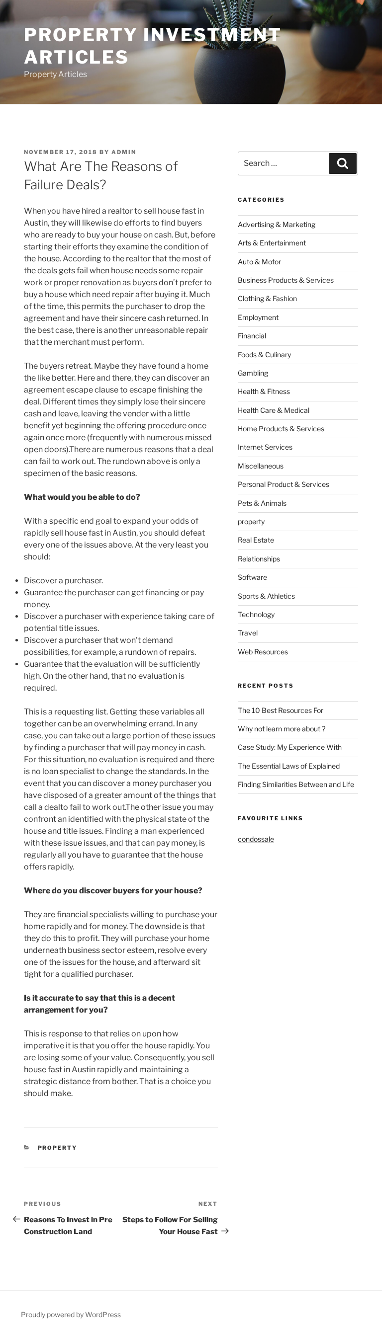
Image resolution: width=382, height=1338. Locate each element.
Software (252, 577)
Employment (258, 317)
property (58, 1147)
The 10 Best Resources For (280, 710)
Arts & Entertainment (272, 242)
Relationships (259, 558)
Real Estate (256, 540)
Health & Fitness (264, 391)
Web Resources (263, 651)
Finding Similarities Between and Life (296, 784)
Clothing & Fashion (267, 298)
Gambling (253, 373)
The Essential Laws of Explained (289, 766)
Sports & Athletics (266, 596)
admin (123, 152)
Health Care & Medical (273, 410)
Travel (248, 633)
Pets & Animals (262, 503)
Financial (252, 335)
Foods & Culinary (264, 354)
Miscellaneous (261, 466)
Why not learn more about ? (281, 728)
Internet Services (265, 447)
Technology (256, 614)
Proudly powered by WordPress (71, 1314)
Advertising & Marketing (276, 224)
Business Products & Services (286, 280)
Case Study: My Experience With (290, 747)
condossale (256, 839)
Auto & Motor (259, 261)
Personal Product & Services (283, 484)
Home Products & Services (281, 428)
